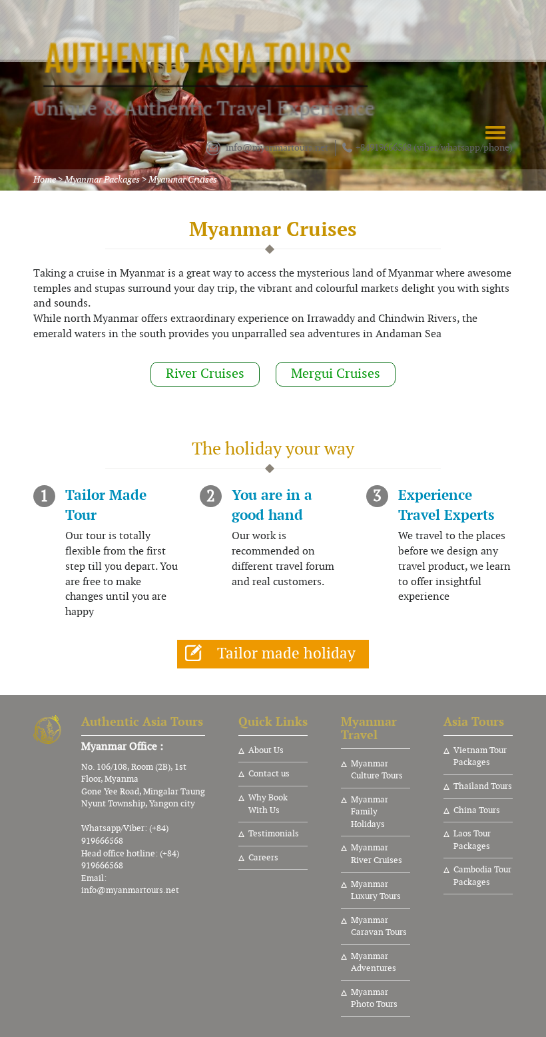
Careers (263, 857)
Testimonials (273, 833)
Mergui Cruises (335, 373)
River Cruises (205, 373)
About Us (266, 750)
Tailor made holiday (286, 653)
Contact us (269, 773)
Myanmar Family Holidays (369, 812)
